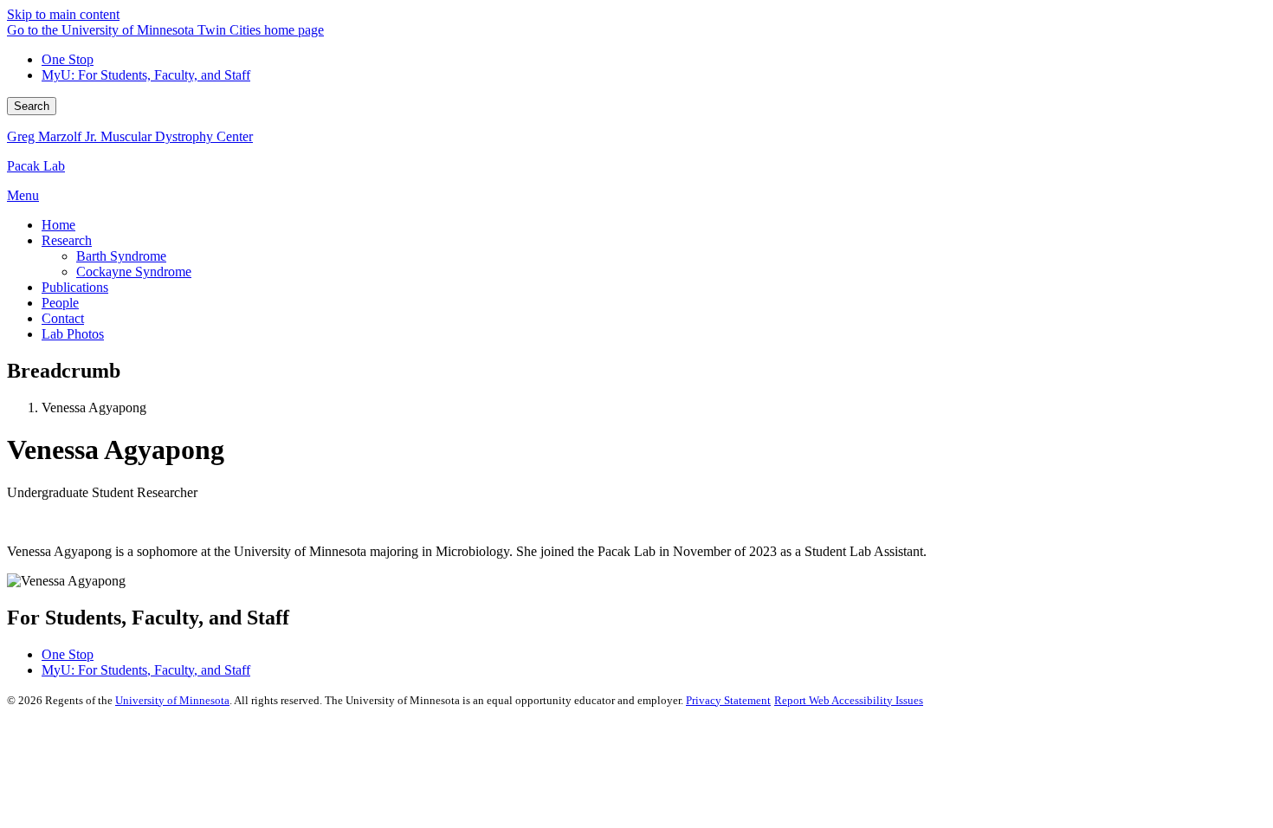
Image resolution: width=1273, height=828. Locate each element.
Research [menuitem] (67, 240)
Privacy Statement (728, 700)
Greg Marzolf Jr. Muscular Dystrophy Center (130, 136)
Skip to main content (63, 14)
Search (31, 106)
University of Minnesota (172, 700)
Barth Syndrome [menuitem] (121, 256)
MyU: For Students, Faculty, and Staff (146, 75)
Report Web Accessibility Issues (848, 700)
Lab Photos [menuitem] (73, 334)
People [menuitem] (60, 302)
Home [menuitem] (58, 224)
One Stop (68, 59)
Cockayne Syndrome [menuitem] (133, 271)
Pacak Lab (36, 165)
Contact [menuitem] (63, 318)
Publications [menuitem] (75, 287)
